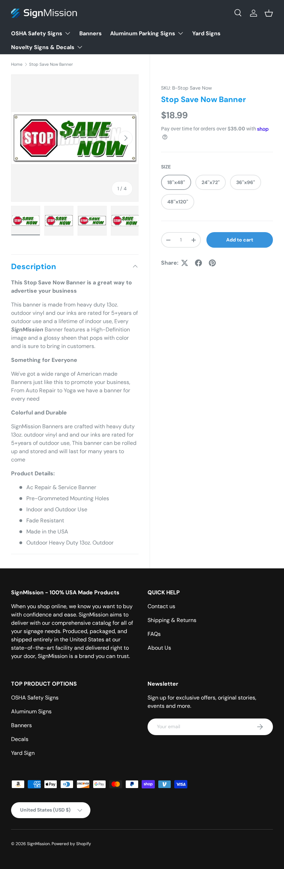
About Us (159, 647)
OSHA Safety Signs (35, 697)
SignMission (38, 844)
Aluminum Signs (31, 711)
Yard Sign (23, 753)
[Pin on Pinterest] (212, 263)
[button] (268, 13)
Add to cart (239, 240)
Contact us (161, 606)
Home (17, 64)
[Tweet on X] (185, 263)
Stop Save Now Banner (51, 64)
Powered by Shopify (71, 844)
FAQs (154, 634)
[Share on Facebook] (198, 263)
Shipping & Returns (172, 620)
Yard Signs (206, 33)
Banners (90, 33)
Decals (19, 739)
